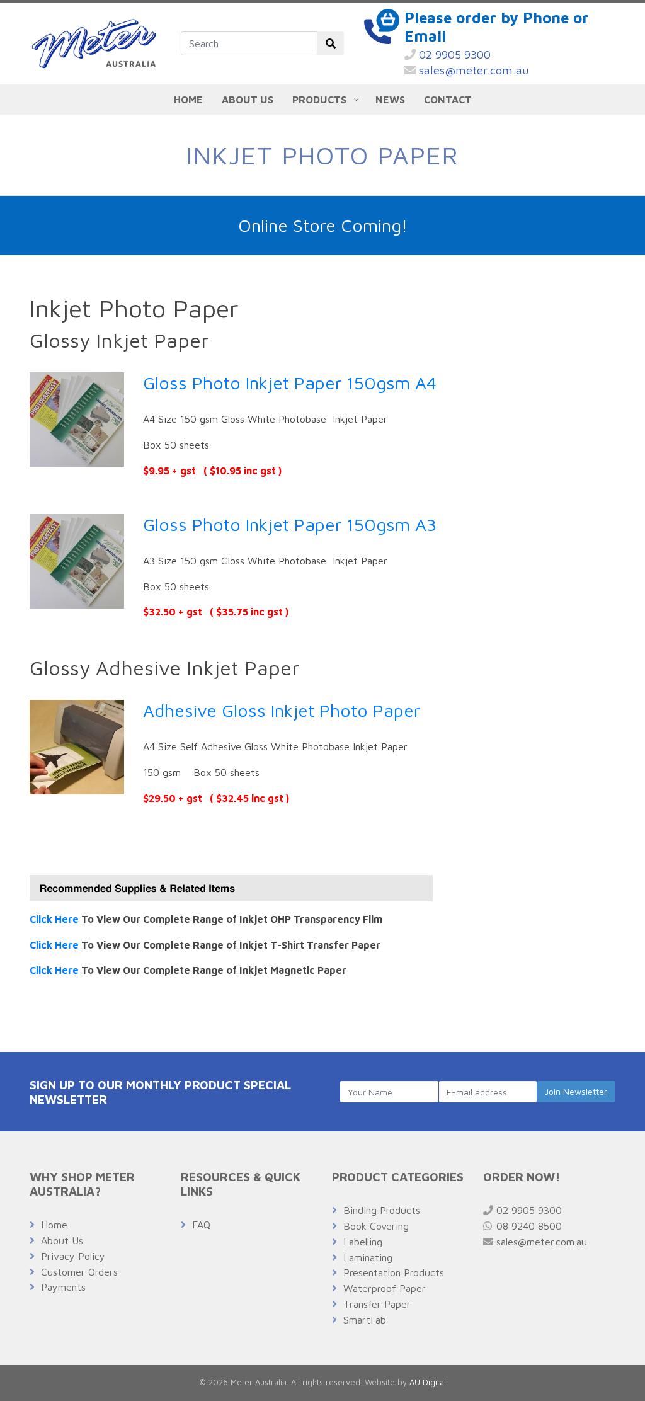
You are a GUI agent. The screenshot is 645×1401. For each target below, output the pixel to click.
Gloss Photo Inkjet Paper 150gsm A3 (290, 524)
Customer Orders (79, 1272)
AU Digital (427, 1382)
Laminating (367, 1257)
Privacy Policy (73, 1256)
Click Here (54, 919)
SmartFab (364, 1319)
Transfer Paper (377, 1304)
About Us (62, 1240)
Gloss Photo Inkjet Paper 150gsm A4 (290, 382)
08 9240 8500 (527, 1226)
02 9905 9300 (453, 54)
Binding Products (381, 1210)
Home (54, 1224)
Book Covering (376, 1226)
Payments (63, 1287)
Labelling (362, 1241)
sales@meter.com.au (472, 70)
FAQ (201, 1224)
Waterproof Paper (384, 1288)
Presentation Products (393, 1272)
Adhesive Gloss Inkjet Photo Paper (281, 710)
